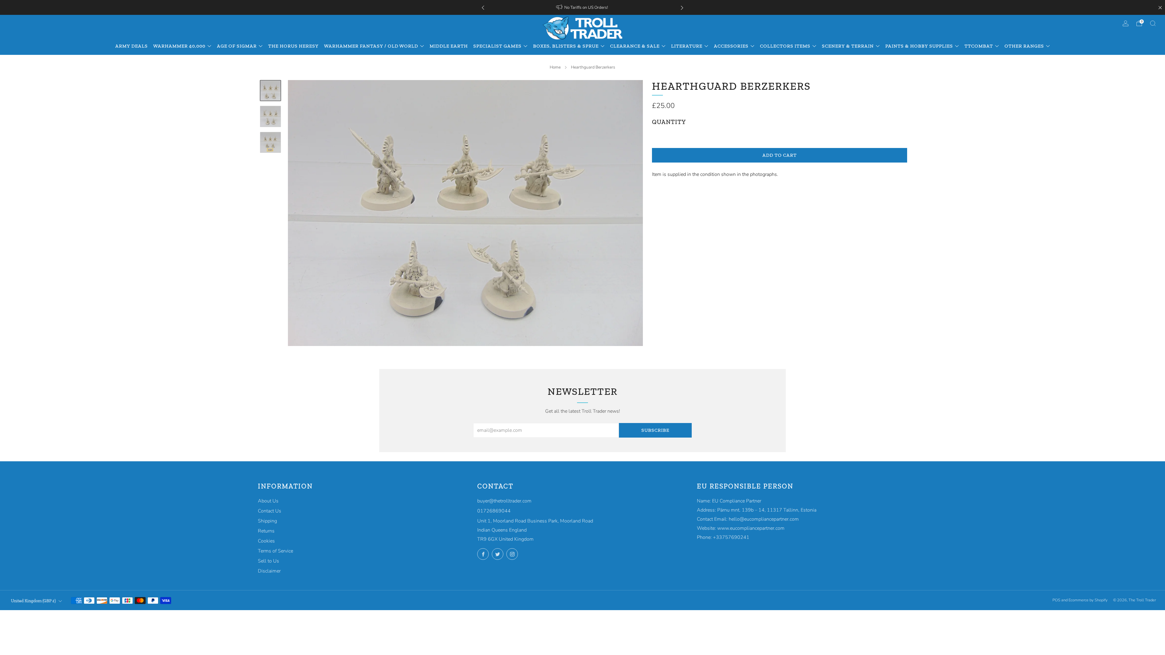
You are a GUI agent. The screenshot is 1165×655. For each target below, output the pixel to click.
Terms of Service (275, 551)
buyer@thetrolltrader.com (504, 501)
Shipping (267, 521)
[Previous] (483, 7)
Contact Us (269, 511)
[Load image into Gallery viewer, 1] (270, 90)
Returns (266, 531)
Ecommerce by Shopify (1088, 600)
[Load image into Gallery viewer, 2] (270, 116)
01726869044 (494, 511)
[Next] (682, 7)
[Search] (1153, 23)
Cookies (266, 541)
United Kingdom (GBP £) (33, 600)
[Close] (1160, 7)
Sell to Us (268, 561)
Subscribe (655, 430)
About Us (268, 501)
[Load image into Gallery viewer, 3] (270, 142)
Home (555, 67)
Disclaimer (269, 571)
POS (1056, 600)
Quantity (669, 122)
